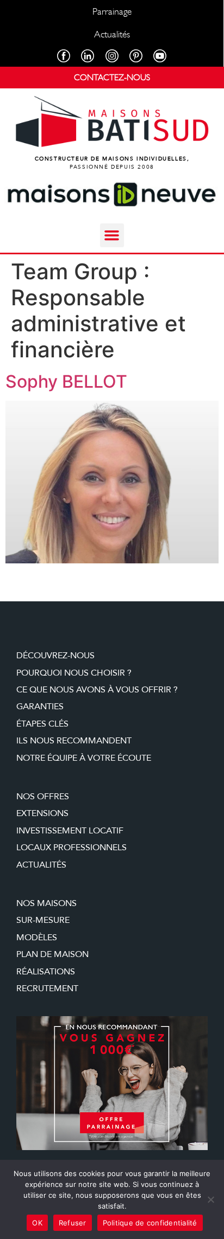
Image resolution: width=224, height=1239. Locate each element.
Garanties (40, 706)
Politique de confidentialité (150, 1222)
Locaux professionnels (71, 847)
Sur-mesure (43, 920)
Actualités (41, 865)
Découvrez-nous (55, 656)
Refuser (72, 1222)
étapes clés (42, 724)
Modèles (36, 937)
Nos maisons (46, 903)
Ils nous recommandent (74, 741)
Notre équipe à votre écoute (83, 758)
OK (37, 1222)
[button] (112, 235)
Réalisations (45, 972)
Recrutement (47, 988)
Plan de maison (52, 954)
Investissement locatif (69, 831)
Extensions (42, 813)
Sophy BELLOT (66, 381)
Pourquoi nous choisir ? (74, 673)
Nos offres (42, 797)
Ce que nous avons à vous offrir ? (97, 690)
